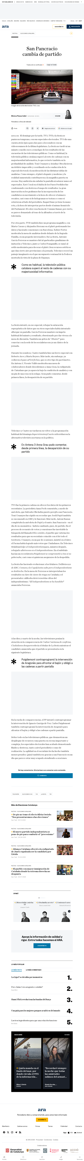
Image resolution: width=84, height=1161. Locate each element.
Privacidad (39, 1140)
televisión (15, 794)
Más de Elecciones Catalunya (24, 805)
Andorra (16, 21)
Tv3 (37, 794)
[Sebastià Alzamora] (65, 916)
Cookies (55, 1140)
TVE (50, 794)
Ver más (67, 1034)
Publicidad (64, 1126)
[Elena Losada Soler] (44, 916)
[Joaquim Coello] (24, 916)
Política (14, 33)
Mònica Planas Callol (18, 116)
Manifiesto (5, 1126)
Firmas (37, 1126)
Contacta (78, 1126)
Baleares (23, 21)
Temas (50, 1126)
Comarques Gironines (42, 21)
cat (76, 21)
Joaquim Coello (24, 907)
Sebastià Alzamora (65, 905)
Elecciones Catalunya (27, 33)
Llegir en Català (51, 65)
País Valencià (31, 21)
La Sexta (43, 794)
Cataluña (10, 21)
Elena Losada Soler (45, 905)
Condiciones (48, 1140)
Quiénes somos (22, 1126)
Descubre (18, 1035)
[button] (81, 1)
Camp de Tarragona (56, 21)
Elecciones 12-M (27, 794)
